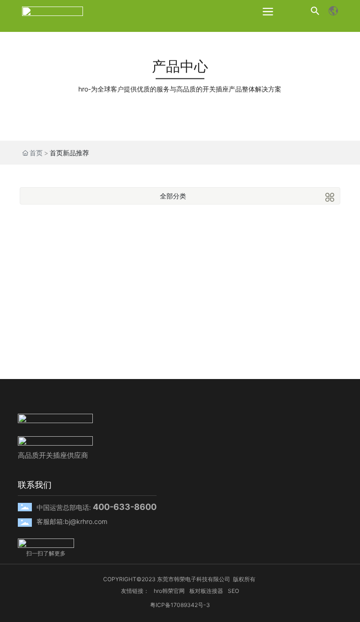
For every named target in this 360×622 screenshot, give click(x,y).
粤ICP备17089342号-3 (180, 604)
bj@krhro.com (86, 521)
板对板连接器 (206, 590)
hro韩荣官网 (169, 590)
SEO (233, 590)
